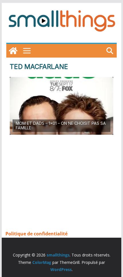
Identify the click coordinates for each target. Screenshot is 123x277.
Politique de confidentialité (36, 234)
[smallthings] (13, 51)
